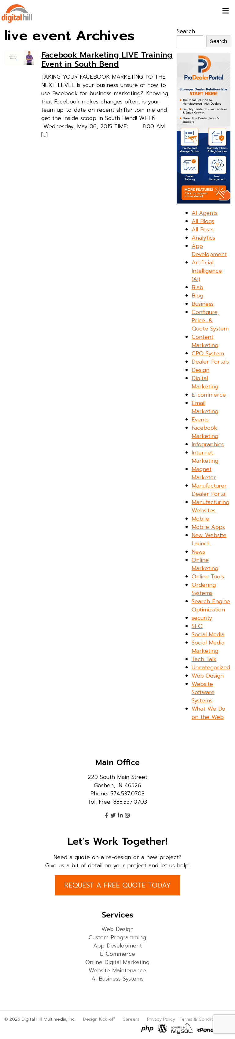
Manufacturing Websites (210, 506)
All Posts (203, 229)
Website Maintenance (117, 970)
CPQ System (208, 353)
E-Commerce (117, 954)
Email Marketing (205, 407)
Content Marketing (205, 341)
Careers (131, 1019)
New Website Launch (209, 539)
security (202, 618)
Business (203, 304)
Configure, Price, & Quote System (210, 320)
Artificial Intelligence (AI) (207, 270)
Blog (197, 295)
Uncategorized (211, 667)
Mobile (200, 518)
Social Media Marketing (208, 646)
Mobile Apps (208, 527)
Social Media (208, 634)
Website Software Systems (203, 692)
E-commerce (209, 395)
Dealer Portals (210, 361)
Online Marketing (205, 564)
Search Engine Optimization (211, 605)
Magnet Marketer (204, 473)
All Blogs (203, 221)
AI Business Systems (117, 978)
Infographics (208, 444)
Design (200, 370)
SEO (197, 626)
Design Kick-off (99, 1019)
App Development (209, 250)
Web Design (208, 675)
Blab (197, 287)
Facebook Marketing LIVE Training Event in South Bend (106, 59)
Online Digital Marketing (117, 962)
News (198, 552)
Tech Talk (204, 659)
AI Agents (205, 213)
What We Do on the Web (208, 713)
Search (186, 31)
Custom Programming (117, 937)
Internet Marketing (205, 456)
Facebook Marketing (205, 432)
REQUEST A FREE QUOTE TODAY (117, 885)
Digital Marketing (205, 382)
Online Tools (208, 576)
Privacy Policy (161, 1019)
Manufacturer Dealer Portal (209, 489)
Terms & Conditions (201, 1019)
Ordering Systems (204, 589)
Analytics (203, 238)
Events (200, 419)
